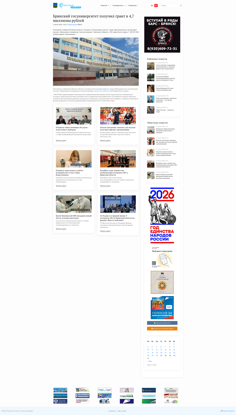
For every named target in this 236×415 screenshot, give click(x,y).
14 (165, 350)
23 (174, 353)
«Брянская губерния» (102, 91)
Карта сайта (121, 411)
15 (170, 350)
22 (170, 353)
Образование (73, 24)
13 (161, 350)
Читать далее (61, 140)
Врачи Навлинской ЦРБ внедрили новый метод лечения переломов (74, 217)
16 (174, 350)
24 (148, 355)
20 (161, 353)
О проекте (112, 411)
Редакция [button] (132, 5)
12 (157, 350)
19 (157, 353)
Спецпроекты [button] (117, 5)
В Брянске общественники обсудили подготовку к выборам (71, 128)
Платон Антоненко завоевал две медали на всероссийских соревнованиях (117, 128)
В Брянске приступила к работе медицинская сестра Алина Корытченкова (69, 172)
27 (161, 355)
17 (148, 353)
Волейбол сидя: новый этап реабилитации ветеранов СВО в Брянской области (114, 172)
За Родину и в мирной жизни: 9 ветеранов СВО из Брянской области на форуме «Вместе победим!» (117, 218)
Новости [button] (103, 5)
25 (153, 355)
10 (148, 350)
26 (157, 355)
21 (165, 353)
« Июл (149, 361)
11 (152, 350)
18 (152, 353)
